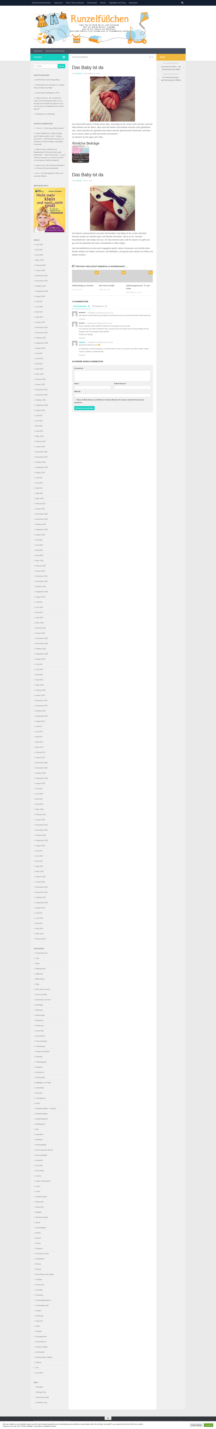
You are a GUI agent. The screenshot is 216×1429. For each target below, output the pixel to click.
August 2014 (40, 908)
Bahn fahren (40, 979)
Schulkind (39, 1295)
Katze (38, 1103)
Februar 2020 (41, 566)
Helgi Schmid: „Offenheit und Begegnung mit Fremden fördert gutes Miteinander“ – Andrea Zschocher (48, 152)
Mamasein (40, 1202)
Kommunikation (41, 1155)
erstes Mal (40, 1031)
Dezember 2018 (42, 638)
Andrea (79, 73)
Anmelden (39, 1387)
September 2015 (42, 840)
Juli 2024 (39, 301)
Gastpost (39, 1067)
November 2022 (42, 395)
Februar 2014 (41, 939)
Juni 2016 (39, 794)
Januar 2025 (40, 270)
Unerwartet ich (41, 1342)
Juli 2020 (39, 540)
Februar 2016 (41, 814)
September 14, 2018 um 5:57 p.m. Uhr (100, 312)
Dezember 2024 (42, 276)
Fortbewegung (41, 1062)
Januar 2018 (40, 695)
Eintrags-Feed (41, 1392)
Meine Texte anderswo (75, 3)
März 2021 (40, 498)
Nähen (38, 1233)
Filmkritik (39, 1057)
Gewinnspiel (92, 3)
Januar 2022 (40, 447)
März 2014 (40, 934)
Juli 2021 (39, 478)
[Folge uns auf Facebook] (64, 57)
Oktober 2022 (41, 400)
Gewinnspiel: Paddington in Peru (48, 93)
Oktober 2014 (41, 897)
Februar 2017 (41, 752)
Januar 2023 (40, 384)
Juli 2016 (39, 789)
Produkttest (40, 1259)
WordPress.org (41, 1402)
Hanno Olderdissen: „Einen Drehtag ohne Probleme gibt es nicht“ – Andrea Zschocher (48, 136)
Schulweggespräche (43, 1300)
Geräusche (40, 1072)
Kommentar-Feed (42, 1397)
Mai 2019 (39, 612)
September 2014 (42, 903)
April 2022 (39, 431)
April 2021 (39, 493)
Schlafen (39, 1279)
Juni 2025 (39, 244)
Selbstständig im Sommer (83, 286)
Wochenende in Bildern (44, 1357)
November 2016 (42, 768)
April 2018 (39, 680)
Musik (38, 1222)
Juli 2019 (39, 602)
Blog (37, 984)
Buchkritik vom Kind (43, 1000)
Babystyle (39, 974)
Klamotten (39, 1134)
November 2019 (42, 581)
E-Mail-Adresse (120, 383)
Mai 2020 (39, 550)
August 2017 (40, 721)
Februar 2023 (41, 379)
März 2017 (40, 747)
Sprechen (39, 1321)
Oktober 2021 (41, 462)
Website (77, 391)
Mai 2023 (39, 364)
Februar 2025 (41, 265)
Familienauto (40, 1046)
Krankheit (39, 1160)
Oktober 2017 (41, 711)
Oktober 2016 (41, 773)
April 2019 (39, 618)
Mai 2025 (39, 250)
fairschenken (40, 1036)
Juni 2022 (39, 421)
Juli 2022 (39, 415)
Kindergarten (40, 1124)
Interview (39, 1093)
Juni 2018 (39, 669)
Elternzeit (39, 1010)
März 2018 (40, 685)
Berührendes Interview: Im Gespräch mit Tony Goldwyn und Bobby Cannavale (49, 141)
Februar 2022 (41, 441)
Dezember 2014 (42, 887)
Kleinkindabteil (41, 1145)
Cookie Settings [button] (196, 1425)
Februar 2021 (41, 504)
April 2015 (39, 866)
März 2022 (40, 436)
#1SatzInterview (42, 953)
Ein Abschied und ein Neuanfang (48, 80)
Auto (37, 958)
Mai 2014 (39, 923)
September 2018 (42, 654)
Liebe (38, 1191)
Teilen (38, 1326)
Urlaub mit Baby (42, 1347)
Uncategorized (80, 57)
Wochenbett (40, 1352)
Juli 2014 (39, 913)
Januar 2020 (40, 571)
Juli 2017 (39, 726)
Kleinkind (39, 1140)
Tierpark (39, 1331)
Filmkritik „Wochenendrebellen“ (47, 168)
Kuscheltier (40, 1171)
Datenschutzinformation (41, 3)
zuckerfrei (39, 1373)
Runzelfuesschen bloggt (44, 1274)
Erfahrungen (40, 1015)
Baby (38, 963)
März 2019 (40, 623)
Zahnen (38, 1362)
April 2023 (39, 369)
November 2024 (42, 281)
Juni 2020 (39, 545)
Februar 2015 (41, 877)
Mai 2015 (39, 861)
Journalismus (41, 1098)
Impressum (58, 3)
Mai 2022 (39, 426)
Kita (37, 1129)
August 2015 (40, 846)
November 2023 (42, 333)
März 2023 (40, 374)
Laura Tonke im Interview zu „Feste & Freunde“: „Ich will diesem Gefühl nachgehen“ (49, 157)
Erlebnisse (40, 1020)
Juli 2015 (39, 851)
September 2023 (42, 343)
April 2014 (39, 928)
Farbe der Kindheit (42, 1051)
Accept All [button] (208, 1425)
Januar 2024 (40, 322)
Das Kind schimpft (106, 286)
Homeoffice (40, 1088)
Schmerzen (40, 1285)
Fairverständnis (41, 1041)
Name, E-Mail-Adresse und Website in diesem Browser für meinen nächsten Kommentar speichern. (109, 401)
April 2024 (39, 317)
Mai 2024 (39, 312)
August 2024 (40, 296)
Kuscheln (39, 1165)
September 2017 (42, 716)
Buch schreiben (41, 994)
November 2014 (42, 892)
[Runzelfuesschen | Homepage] (93, 27)
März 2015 (40, 871)
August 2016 (40, 783)
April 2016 (39, 804)
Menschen (40, 1207)
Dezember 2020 (42, 514)
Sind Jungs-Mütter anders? (54, 128)
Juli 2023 (39, 353)
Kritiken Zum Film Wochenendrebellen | (50, 165)
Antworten (82, 319)
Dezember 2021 (42, 452)
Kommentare (82, 306)
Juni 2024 (39, 307)
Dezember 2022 (42, 390)
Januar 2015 (40, 882)
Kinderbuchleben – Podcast (46, 1108)
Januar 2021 (40, 509)
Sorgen (38, 1311)
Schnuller (39, 1290)
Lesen (38, 1186)
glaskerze (82, 342)
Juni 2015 (39, 856)
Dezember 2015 (42, 825)
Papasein (39, 1248)
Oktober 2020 (41, 524)
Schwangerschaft (42, 1305)
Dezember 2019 (42, 576)
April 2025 (39, 255)
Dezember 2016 (42, 763)
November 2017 (42, 706)
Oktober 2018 (41, 649)
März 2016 (40, 809)
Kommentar (79, 368)
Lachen (38, 1176)
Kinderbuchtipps (42, 1114)
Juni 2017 (39, 732)
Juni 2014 (39, 918)
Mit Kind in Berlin (42, 1217)
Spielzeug (39, 1316)
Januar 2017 (40, 757)
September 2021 (42, 467)
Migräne (39, 1212)
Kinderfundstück (42, 1119)
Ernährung (39, 1026)
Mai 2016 (39, 799)
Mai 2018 (39, 675)
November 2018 (42, 643)
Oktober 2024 (41, 286)
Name (77, 383)
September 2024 (42, 291)
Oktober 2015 (41, 835)
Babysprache (41, 969)
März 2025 (40, 260)
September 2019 (42, 592)
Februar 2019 (41, 628)
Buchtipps (39, 1005)
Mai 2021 (39, 488)
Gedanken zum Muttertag (45, 114)
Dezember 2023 (42, 327)
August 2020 (40, 535)
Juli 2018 (39, 664)
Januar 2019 (40, 633)
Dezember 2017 (42, 700)
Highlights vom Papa (117, 3)
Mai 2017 (39, 737)
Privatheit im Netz (42, 1254)
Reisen (103, 3)
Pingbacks (100, 306)
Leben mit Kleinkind (43, 1181)
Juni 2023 (39, 358)
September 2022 (42, 405)
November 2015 (42, 830)
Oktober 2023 (41, 338)
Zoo (37, 1368)
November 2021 (42, 457)
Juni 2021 (39, 483)
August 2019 (40, 597)
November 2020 (42, 519)
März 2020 (40, 561)
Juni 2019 (39, 607)
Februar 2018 (41, 690)
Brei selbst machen (43, 989)
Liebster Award (41, 1197)
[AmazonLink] (49, 232)
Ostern (38, 1243)
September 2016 (42, 778)
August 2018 (40, 659)
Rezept (38, 1269)
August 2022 (40, 410)
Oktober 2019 (41, 586)
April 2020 (39, 555)
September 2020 (42, 529)
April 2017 (39, 742)
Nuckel (38, 1238)
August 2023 (40, 348)
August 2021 (40, 472)
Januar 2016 (40, 820)
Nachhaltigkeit (41, 1228)
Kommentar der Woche (44, 1150)
